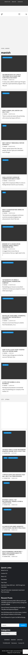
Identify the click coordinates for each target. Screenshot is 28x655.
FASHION (13, 639)
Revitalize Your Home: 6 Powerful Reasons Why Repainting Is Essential (14, 317)
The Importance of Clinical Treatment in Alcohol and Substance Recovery (11, 76)
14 (5, 399)
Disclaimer (4, 579)
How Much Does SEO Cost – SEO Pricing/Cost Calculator (13, 586)
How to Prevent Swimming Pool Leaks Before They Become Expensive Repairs (13, 608)
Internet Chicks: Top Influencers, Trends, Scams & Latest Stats (12, 501)
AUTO (4, 125)
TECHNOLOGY (7, 432)
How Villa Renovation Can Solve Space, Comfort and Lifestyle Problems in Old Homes (14, 613)
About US (14, 1)
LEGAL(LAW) (6, 93)
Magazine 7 (10, 652)
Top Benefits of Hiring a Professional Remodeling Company (11, 281)
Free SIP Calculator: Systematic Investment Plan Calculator (13, 591)
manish (6, 79)
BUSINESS (5, 160)
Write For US (7, 1)
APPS (5, 457)
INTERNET (6, 483)
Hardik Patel (7, 453)
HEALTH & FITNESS (7, 57)
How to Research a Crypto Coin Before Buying (13, 617)
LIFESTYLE (19, 639)
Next (8, 399)
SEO (4, 192)
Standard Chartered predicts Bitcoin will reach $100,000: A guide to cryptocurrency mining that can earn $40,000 (14, 602)
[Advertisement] (14, 32)
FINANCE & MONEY (13, 457)
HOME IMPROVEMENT (8, 226)
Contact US (20, 1)
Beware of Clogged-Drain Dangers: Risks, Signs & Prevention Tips (11, 245)
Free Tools (4, 582)
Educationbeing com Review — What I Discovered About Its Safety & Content (12, 553)
